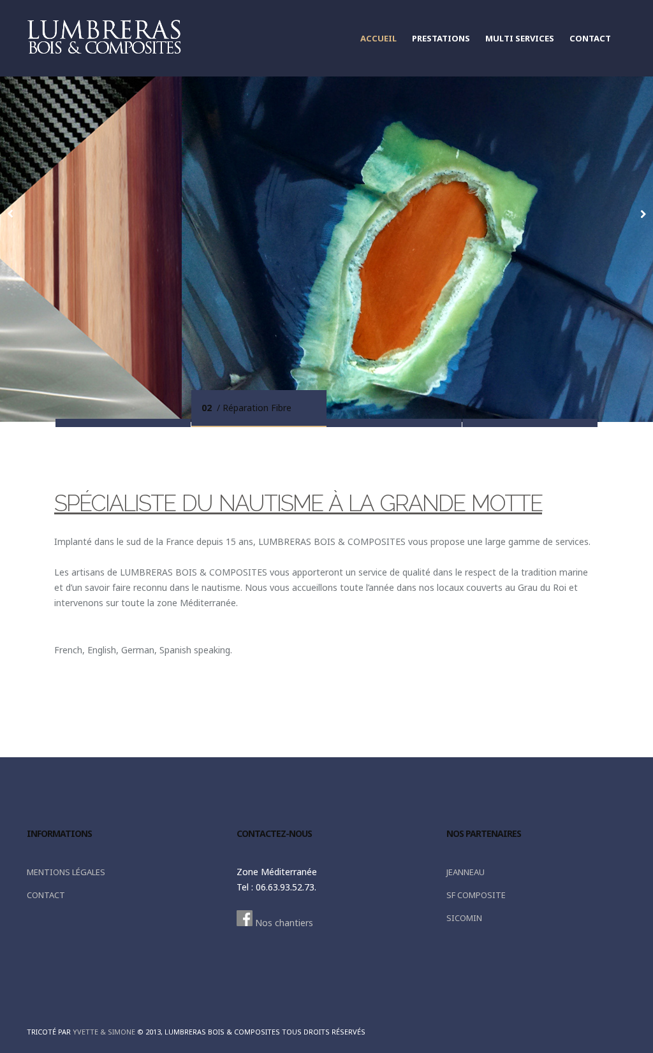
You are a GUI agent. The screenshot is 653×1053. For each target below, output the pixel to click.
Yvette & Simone (104, 1031)
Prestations (441, 38)
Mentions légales (66, 872)
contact (590, 38)
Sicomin (464, 918)
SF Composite (476, 895)
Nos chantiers (283, 923)
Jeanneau (465, 872)
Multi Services (519, 38)
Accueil (378, 38)
